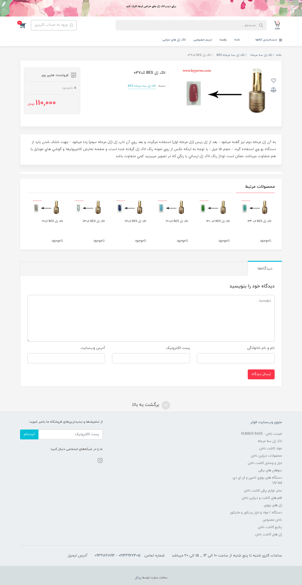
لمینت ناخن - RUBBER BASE (261, 434)
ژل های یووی (273, 505)
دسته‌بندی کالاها (267, 40)
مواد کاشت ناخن (270, 448)
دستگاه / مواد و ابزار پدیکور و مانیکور (256, 512)
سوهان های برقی (270, 470)
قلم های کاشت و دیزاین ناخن (262, 498)
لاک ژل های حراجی (174, 40)
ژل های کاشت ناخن (268, 534)
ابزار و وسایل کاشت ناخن (265, 463)
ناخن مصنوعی (272, 520)
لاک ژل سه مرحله (270, 441)
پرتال (138, 578)
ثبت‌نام (29, 434)
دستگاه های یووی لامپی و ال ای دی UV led (257, 480)
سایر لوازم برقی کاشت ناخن (263, 490)
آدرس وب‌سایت (93, 348)
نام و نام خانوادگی (261, 348)
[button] (25, 25)
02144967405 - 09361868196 (117, 555)
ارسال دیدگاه (261, 374)
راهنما (223, 40)
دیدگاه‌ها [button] (264, 268)
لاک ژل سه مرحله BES (142, 86)
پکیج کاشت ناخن (270, 527)
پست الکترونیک (178, 348)
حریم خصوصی (202, 40)
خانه (237, 40)
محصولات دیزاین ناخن (266, 456)
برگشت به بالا (146, 405)
